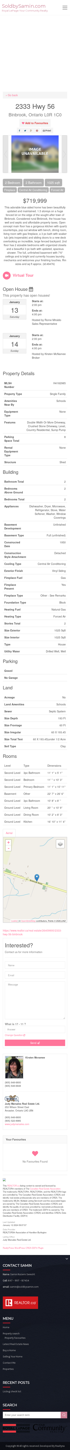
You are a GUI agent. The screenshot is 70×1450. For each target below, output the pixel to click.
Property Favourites (15, 1337)
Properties (8, 1369)
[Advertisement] (35, 52)
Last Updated (9, 1221)
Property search (11, 1333)
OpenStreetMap (28, 920)
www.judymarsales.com (17, 1124)
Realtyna (60, 1446)
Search (64, 1415)
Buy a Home (9, 1350)
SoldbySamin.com (24, 6)
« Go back (12, 95)
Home (6, 1327)
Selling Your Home (12, 1356)
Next (64, 154)
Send (33, 1043)
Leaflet (14, 920)
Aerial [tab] (9, 833)
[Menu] (65, 7)
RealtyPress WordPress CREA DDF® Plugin (23, 1247)
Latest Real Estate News (16, 1344)
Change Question (14, 1035)
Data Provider (9, 1229)
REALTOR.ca (13, 1185)
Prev (5, 154)
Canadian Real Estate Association (45, 1188)
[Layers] (60, 844)
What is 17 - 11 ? (15, 1023)
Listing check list (12, 1391)
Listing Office (9, 1236)
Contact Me (9, 1362)
